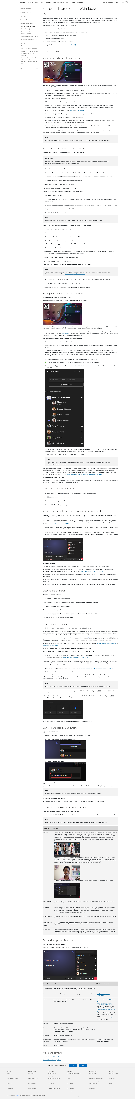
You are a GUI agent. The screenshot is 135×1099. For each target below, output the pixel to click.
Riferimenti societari (61, 1096)
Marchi (93, 1096)
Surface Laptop (9, 1076)
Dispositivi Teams (25, 20)
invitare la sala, (66, 333)
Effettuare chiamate (25, 8)
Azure (69, 1078)
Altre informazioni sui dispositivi (29, 69)
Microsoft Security (71, 1076)
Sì (73, 1065)
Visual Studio (91, 1091)
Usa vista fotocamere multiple (29, 48)
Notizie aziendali (112, 1078)
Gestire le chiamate (25, 12)
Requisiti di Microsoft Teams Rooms (52, 1057)
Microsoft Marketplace (93, 1083)
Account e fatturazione (59, 2)
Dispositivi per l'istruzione (53, 1076)
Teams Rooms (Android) (27, 29)
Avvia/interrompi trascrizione (105, 1004)
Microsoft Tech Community (94, 1081)
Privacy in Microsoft (112, 1081)
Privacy (77, 1096)
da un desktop (109, 668)
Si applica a (46, 13)
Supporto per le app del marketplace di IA (96, 1078)
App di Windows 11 (10, 1088)
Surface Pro (9, 1073)
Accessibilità (111, 1086)
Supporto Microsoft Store (33, 1078)
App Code (23, 16)
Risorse (67, 2)
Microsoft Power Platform (93, 1086)
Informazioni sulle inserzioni (102, 1096)
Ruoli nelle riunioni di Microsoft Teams (65, 524)
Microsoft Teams (71, 1088)
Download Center (31, 1076)
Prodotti (41, 2)
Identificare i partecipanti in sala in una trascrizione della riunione (29, 53)
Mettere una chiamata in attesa (105, 1018)
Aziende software (92, 1088)
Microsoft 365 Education (52, 1081)
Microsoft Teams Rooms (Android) (52, 1060)
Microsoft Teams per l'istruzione (54, 1078)
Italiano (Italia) (12, 1095)
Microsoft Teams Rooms (26, 23)
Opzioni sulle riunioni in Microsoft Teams (92, 571)
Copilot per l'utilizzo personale (12, 1081)
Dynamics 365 (70, 1081)
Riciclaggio (30, 1086)
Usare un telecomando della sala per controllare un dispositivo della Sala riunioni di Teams (29, 60)
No (83, 1065)
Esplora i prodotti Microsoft (12, 1086)
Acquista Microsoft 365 (77, 2)
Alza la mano (100, 995)
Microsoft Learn (92, 1076)
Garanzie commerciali (32, 1088)
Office (36, 2)
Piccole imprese (70, 1091)
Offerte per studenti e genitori (54, 1088)
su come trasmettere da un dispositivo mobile (91, 668)
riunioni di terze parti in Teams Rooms (75, 274)
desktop (71, 110)
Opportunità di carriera (113, 1073)
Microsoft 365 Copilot (72, 1086)
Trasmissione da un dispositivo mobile (106, 643)
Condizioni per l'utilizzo (85, 1096)
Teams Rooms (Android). (69, 45)
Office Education (51, 1083)
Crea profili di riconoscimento (29, 39)
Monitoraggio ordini (32, 1083)
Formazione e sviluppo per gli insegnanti (56, 1086)
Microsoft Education (52, 1073)
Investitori (111, 1083)
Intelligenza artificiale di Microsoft (74, 1073)
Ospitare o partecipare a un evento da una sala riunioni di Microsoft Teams (82, 474)
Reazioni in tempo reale (103, 994)
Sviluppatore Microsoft (93, 1073)
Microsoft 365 (30, 2)
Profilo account (31, 1073)
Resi (29, 1081)
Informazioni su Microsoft (114, 1076)
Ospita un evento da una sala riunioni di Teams (29, 32)
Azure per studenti (51, 1091)
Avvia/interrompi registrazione (105, 1003)
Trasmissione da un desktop (50, 645)
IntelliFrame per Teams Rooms (29, 36)
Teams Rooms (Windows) (28, 26)
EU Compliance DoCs (114, 1096)
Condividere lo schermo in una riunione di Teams (76, 657)
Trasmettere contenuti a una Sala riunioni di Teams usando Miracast (29, 44)
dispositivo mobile (82, 110)
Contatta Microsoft (70, 1096)
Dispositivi (48, 2)
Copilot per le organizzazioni (12, 1078)
